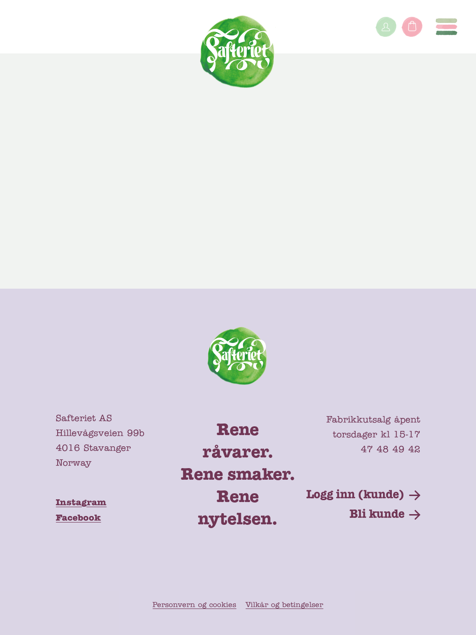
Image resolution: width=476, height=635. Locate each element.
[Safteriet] (238, 53)
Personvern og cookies (194, 605)
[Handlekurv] (412, 26)
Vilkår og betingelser (284, 605)
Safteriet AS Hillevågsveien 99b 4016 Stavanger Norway (100, 441)
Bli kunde (377, 514)
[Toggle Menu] (446, 26)
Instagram (81, 503)
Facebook (78, 518)
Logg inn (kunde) (355, 495)
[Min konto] (386, 26)
